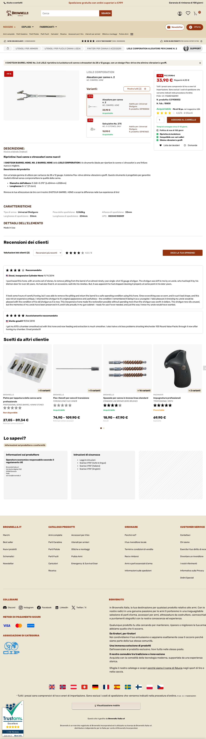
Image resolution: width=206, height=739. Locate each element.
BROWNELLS (8, 395)
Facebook (46, 607)
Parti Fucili (45, 34)
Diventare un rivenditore (191, 556)
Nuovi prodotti (10, 549)
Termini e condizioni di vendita (139, 549)
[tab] (25, 445)
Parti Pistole (34, 34)
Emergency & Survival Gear (84, 563)
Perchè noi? (130, 535)
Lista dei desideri (189, 13)
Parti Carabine (21, 34)
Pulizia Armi (123, 34)
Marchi (6, 535)
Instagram (28, 607)
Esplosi (26, 27)
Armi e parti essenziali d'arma (138, 563)
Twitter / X (81, 607)
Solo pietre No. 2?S (112, 124)
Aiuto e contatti (14, 3)
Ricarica (63, 34)
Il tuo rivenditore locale (135, 542)
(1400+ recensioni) (110, 41)
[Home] (7, 48)
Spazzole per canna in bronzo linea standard (125, 398)
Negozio (8, 27)
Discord (11, 607)
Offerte (197, 27)
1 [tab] (101, 430)
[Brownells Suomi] (139, 687)
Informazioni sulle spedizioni (138, 570)
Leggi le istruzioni (87, 460)
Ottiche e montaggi (109, 34)
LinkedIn (64, 607)
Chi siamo (185, 542)
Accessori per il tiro (75, 34)
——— (131, 33)
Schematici (8, 556)
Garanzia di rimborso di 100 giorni (186, 3)
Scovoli (105, 421)
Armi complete (8, 34)
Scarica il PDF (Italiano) (90, 466)
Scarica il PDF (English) (90, 469)
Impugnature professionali (167, 398)
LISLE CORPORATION (100, 72)
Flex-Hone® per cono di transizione (71, 398)
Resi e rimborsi (132, 556)
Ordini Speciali (187, 577)
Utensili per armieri (92, 34)
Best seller (8, 542)
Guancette (157, 421)
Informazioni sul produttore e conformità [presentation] (25, 445)
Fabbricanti (47, 27)
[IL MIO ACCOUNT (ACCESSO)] (180, 13)
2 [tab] (104, 430)
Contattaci (185, 535)
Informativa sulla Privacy (192, 570)
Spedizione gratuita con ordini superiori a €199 (96, 2)
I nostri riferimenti (188, 563)
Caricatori (54, 34)
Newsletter (8, 563)
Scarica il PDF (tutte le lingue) (93, 463)
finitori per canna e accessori (13, 423)
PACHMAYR (158, 395)
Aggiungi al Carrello (183, 120)
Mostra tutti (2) (134, 89)
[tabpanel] (27, 384)
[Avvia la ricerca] (105, 13)
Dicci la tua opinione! (182, 253)
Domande (192, 145)
